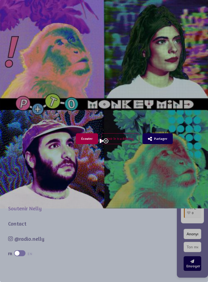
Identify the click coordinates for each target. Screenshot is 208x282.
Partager (160, 139)
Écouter (87, 139)
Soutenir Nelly (25, 208)
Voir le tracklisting (120, 139)
